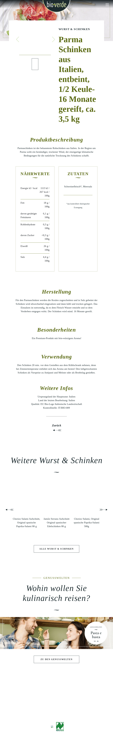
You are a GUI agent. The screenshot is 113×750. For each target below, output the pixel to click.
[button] (18, 39)
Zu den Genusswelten (56, 659)
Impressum (22, 740)
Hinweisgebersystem (85, 740)
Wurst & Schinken (74, 29)
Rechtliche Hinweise (39, 740)
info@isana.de (72, 712)
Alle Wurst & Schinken (56, 549)
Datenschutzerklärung (62, 740)
